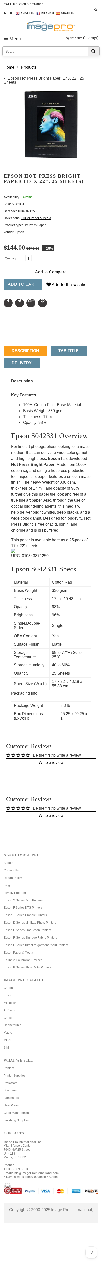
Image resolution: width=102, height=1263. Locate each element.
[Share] (8, 303)
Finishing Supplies (16, 1120)
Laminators (11, 1098)
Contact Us (11, 870)
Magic (8, 1032)
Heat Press (11, 1105)
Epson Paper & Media (18, 952)
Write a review (51, 762)
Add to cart (22, 284)
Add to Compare (51, 272)
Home (9, 67)
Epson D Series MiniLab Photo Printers (30, 922)
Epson (8, 995)
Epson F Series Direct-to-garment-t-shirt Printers (36, 945)
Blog (7, 885)
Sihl (6, 1047)
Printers (9, 1068)
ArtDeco (9, 1010)
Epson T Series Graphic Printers (25, 915)
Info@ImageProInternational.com (36, 1173)
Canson (9, 1018)
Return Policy (13, 878)
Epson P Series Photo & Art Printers (27, 967)
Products (28, 67)
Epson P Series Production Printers (27, 930)
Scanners (10, 1090)
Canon (8, 988)
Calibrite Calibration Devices (23, 960)
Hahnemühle (12, 1025)
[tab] (22, 382)
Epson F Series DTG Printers (23, 907)
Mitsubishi (10, 1003)
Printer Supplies (14, 1075)
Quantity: (11, 258)
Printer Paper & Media (36, 218)
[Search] (93, 51)
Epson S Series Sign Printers (23, 900)
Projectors (10, 1083)
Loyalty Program (15, 893)
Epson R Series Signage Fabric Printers (30, 937)
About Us (10, 863)
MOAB (8, 1040)
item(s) (84, 38)
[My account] (5, 13)
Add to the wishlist (69, 284)
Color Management (17, 1113)
